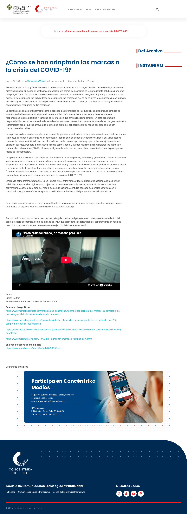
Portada (91, 81)
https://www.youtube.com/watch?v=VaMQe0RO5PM (32, 348)
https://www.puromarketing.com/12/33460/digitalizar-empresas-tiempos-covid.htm (49, 339)
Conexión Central (76, 81)
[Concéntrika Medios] (32, 9)
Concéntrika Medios (36, 81)
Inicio (57, 31)
